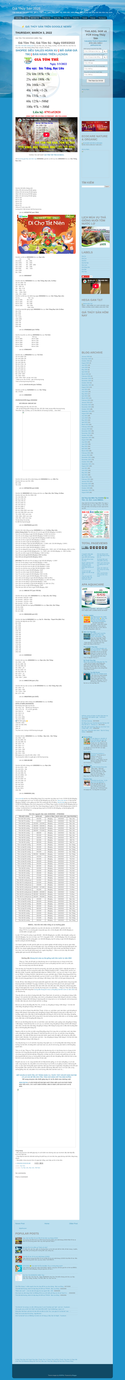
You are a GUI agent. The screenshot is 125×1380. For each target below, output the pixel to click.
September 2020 (86, 490)
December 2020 (86, 483)
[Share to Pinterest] (42, 1163)
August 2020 (85, 492)
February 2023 (86, 426)
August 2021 (85, 466)
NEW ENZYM (23, 1082)
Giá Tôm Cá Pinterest (22, 1361)
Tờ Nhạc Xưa (88, 765)
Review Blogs (88, 737)
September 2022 (86, 437)
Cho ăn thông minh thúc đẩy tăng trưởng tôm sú (103, 555)
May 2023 (84, 420)
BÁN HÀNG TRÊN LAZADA (50, 54)
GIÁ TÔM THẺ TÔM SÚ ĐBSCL (54, 155)
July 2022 (84, 442)
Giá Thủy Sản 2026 (26, 8)
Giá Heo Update (88, 615)
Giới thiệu (19, 18)
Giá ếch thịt (60, 802)
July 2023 (84, 415)
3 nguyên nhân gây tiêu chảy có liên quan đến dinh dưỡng (88, 555)
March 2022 (85, 450)
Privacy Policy (69, 1361)
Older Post (73, 1223)
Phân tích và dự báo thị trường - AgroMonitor (28, 1313)
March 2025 (85, 374)
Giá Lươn (84, 265)
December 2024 (86, 378)
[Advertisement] (46, 174)
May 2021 (84, 472)
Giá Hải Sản (85, 263)
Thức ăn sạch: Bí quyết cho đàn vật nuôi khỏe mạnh (87, 577)
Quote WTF (87, 752)
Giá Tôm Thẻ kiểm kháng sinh (24, 45)
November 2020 (86, 486)
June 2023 (85, 418)
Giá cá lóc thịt (62, 800)
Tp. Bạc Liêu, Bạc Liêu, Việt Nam (30, 1167)
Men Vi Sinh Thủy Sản (90, 647)
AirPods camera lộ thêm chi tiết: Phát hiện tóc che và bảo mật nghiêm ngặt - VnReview (95, 716)
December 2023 (86, 404)
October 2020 (86, 488)
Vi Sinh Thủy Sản (20, 1359)
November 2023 (86, 407)
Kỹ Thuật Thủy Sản (32, 1359)
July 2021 (84, 468)
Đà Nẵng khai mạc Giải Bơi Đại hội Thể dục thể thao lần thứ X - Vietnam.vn (95, 723)
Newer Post (20, 1223)
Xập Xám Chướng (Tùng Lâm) (99, 767)
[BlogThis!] (37, 1163)
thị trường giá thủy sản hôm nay (27, 159)
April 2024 (85, 396)
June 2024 (85, 391)
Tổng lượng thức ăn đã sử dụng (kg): (94, 66)
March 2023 (85, 424)
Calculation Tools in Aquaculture (95, 41)
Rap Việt (74, 1359)
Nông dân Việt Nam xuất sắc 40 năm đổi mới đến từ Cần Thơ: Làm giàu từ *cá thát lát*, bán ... (42, 1311)
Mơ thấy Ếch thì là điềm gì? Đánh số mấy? (35, 1247)
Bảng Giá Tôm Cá (35, 1361)
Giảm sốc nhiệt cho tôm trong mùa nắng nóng (103, 569)
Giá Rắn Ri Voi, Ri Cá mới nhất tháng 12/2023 (36, 1256)
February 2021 (86, 479)
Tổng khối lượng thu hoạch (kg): (93, 72)
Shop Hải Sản (46, 18)
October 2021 (86, 461)
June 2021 (85, 470)
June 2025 (85, 367)
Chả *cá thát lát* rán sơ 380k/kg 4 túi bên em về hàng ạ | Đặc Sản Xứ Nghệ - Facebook (40, 1315)
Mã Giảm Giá (35, 18)
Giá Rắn (84, 269)
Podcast (92, 18)
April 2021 (85, 475)
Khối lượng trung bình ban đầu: (93, 48)
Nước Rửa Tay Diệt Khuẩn (92, 672)
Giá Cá (84, 256)
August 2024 (85, 387)
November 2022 (86, 433)
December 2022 (86, 431)
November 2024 (86, 380)
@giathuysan (23, 1228)
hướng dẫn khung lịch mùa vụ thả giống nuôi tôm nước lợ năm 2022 (54, 989)
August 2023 (85, 413)
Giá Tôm (22, 1166)
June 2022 (85, 444)
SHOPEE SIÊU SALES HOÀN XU (36, 50)
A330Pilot (61, 1375)
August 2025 (85, 363)
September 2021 (86, 464)
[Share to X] (39, 1163)
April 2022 (85, 448)
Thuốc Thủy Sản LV (65, 1359)
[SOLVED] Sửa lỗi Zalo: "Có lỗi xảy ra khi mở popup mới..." (99, 781)
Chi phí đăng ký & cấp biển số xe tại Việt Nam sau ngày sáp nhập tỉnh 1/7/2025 (99, 740)
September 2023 (86, 411)
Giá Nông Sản (86, 267)
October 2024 (86, 383)
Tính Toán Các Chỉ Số (95, 81)
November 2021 (86, 459)
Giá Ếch (84, 260)
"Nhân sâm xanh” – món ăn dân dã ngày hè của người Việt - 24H (34, 1291)
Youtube (84, 18)
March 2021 (85, 477)
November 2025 (86, 358)
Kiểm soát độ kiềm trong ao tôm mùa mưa (102, 574)
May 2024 (84, 394)
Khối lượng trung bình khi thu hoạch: (94, 54)
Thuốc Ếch (76, 18)
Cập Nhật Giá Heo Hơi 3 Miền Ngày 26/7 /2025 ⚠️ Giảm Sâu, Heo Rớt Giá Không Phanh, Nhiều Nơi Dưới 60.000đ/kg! (99, 619)
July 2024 (84, 389)
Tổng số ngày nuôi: (89, 60)
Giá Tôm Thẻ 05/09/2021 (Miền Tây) (33, 1275)
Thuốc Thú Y (42, 1359)
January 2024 (86, 402)
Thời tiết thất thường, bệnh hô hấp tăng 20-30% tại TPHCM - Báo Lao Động (37, 1288)
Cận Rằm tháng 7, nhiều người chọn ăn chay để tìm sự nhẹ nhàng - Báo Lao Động (39, 1286)
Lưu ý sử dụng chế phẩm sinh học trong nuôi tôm (99, 649)
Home (47, 1223)
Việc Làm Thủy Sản (47, 1361)
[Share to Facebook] (41, 1163)
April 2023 (85, 422)
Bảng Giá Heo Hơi (59, 1361)
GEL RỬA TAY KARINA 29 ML (99, 674)
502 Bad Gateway (87, 721)
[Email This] (35, 1163)
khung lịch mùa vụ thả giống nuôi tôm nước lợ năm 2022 (51, 958)
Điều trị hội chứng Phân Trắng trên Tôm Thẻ (95, 662)
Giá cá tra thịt (19, 798)
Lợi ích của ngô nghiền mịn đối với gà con (88, 572)
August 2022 (85, 439)
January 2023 (86, 429)
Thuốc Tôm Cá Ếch (53, 1359)
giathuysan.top (96, 45)
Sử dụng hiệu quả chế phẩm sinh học (102, 560)
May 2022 (84, 446)
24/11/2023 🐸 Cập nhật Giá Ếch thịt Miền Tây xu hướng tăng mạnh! (43, 1266)
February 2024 (86, 400)
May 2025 (84, 369)
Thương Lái (102, 18)
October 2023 (86, 409)
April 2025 (85, 372)
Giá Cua (84, 258)
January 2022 (86, 455)
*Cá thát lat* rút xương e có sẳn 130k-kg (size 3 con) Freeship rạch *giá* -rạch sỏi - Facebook (42, 1307)
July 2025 (84, 365)
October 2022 (86, 435)
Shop (26, 18)
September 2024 (86, 385)
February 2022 (86, 453)
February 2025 (86, 376)
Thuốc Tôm (57, 18)
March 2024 (85, 398)
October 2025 (86, 361)
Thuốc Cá (67, 18)
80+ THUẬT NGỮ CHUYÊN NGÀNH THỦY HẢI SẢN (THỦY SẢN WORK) (98, 635)
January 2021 (86, 481)
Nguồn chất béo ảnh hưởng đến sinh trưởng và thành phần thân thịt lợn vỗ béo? (88, 566)
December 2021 (86, 457)
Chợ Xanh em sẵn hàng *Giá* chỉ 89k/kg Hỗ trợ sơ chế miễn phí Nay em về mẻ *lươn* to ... (41, 1293)
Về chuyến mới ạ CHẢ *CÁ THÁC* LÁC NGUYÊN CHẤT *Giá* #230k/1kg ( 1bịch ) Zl (39, 1309)
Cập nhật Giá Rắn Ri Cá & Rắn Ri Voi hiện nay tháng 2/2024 (40, 1238)
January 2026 (86, 356)
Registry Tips (88, 779)
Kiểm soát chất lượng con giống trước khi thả (103, 564)
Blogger (74, 1375)
